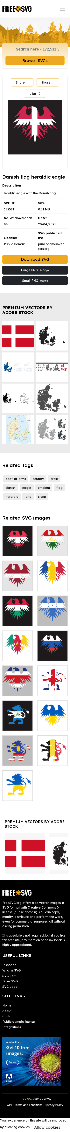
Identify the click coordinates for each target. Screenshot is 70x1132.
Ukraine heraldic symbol (52, 720)
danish (11, 488)
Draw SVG (10, 981)
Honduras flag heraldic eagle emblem (52, 615)
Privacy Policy (54, 1105)
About (6, 1011)
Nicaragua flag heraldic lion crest (17, 720)
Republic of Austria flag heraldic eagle (17, 543)
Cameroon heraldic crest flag (17, 650)
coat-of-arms (16, 479)
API (10, 1105)
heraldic (12, 497)
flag (59, 488)
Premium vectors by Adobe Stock (27, 310)
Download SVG (35, 259)
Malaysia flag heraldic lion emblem (17, 755)
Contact (8, 1016)
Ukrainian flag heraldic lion (17, 793)
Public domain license (18, 1022)
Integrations (11, 1027)
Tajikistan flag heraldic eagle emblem (52, 545)
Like (35, 94)
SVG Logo (10, 987)
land (28, 497)
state (42, 497)
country (38, 479)
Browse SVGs (35, 60)
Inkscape (9, 965)
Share (20, 82)
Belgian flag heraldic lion (52, 758)
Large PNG (35, 270)
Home (6, 1005)
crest (54, 479)
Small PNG (35, 281)
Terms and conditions (28, 1105)
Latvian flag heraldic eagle (17, 580)
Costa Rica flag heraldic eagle (17, 685)
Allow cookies (47, 1127)
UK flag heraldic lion (52, 688)
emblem (44, 488)
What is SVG (11, 970)
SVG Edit (9, 976)
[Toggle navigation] (62, 8)
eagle (26, 488)
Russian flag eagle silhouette (52, 650)
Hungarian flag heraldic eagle (17, 615)
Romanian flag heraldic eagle (52, 580)
